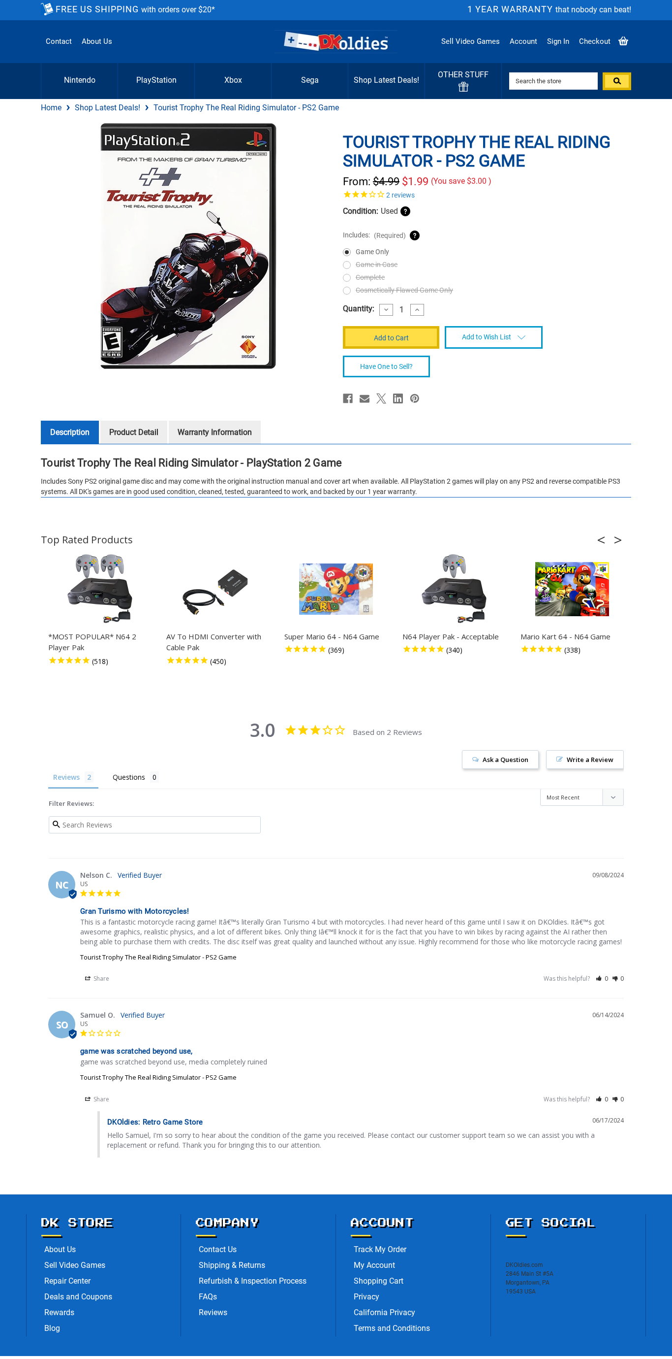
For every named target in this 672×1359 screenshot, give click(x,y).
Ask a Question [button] (505, 759)
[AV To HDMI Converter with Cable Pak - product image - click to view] (218, 589)
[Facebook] (348, 398)
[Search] (617, 81)
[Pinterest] (415, 398)
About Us (97, 41)
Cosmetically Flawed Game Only (404, 290)
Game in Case (376, 264)
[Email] (364, 398)
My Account (374, 1265)
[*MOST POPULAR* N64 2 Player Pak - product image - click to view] (99, 589)
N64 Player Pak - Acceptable (450, 636)
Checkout (595, 41)
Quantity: (358, 309)
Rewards (59, 1312)
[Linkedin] (398, 398)
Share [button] (100, 978)
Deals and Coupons (78, 1296)
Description (70, 432)
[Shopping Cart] (623, 41)
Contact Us (218, 1249)
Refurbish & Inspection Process (252, 1281)
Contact (59, 41)
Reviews (213, 1312)
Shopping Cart (378, 1281)
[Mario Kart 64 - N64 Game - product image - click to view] (572, 589)
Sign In (558, 41)
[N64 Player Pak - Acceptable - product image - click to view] (454, 589)
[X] (381, 398)
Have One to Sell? (386, 366)
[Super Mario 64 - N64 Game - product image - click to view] (336, 589)
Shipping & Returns (232, 1265)
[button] (604, 539)
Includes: (374, 235)
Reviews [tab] (66, 777)
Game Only (372, 252)
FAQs (208, 1296)
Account (523, 41)
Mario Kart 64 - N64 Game (565, 636)
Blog (52, 1328)
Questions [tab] (129, 777)
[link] (483, 194)
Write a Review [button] (590, 759)
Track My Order (380, 1249)
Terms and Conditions (392, 1328)
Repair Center (67, 1281)
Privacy (366, 1296)
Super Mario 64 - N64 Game (331, 636)
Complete (370, 277)
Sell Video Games (470, 41)
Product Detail (133, 432)
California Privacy (384, 1312)
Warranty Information (215, 432)
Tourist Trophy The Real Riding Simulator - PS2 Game (158, 957)
